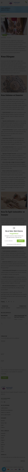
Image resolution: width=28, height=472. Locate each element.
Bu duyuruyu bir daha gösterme (14, 244)
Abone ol (20, 240)
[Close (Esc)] (24, 228)
